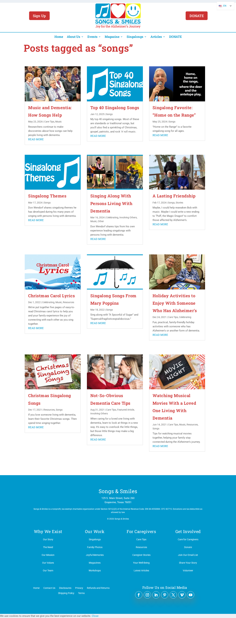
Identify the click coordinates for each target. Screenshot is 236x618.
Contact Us (49, 588)
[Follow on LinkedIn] (156, 594)
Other (101, 221)
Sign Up (39, 15)
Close (95, 615)
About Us (73, 37)
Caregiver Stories (141, 555)
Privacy (79, 588)
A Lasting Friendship (174, 196)
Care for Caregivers (188, 539)
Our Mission (48, 555)
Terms (81, 593)
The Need (48, 547)
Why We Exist (48, 531)
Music (58, 121)
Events (92, 37)
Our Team (48, 570)
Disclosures (65, 588)
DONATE (197, 15)
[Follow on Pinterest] (164, 594)
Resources (68, 302)
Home (58, 37)
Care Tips (49, 121)
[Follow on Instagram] (147, 594)
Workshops (95, 570)
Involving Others (128, 217)
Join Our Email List (188, 555)
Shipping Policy (66, 593)
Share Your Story (188, 562)
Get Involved (188, 531)
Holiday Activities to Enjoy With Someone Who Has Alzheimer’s (175, 303)
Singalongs (135, 37)
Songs (109, 114)
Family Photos (94, 547)
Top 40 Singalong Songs (114, 107)
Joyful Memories (95, 555)
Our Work (95, 531)
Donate (188, 547)
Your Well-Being (141, 562)
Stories (179, 202)
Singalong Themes (47, 196)
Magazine (112, 37)
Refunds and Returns (98, 588)
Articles (156, 37)
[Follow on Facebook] (138, 594)
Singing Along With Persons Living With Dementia (111, 203)
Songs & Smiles (118, 491)
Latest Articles (141, 570)
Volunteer (188, 570)
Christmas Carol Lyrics (51, 295)
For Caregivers (141, 531)
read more (36, 139)
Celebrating (112, 217)
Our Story (48, 539)
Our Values (48, 562)
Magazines (95, 562)
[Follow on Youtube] (190, 594)
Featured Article (125, 409)
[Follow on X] (173, 594)
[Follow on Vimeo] (182, 594)
